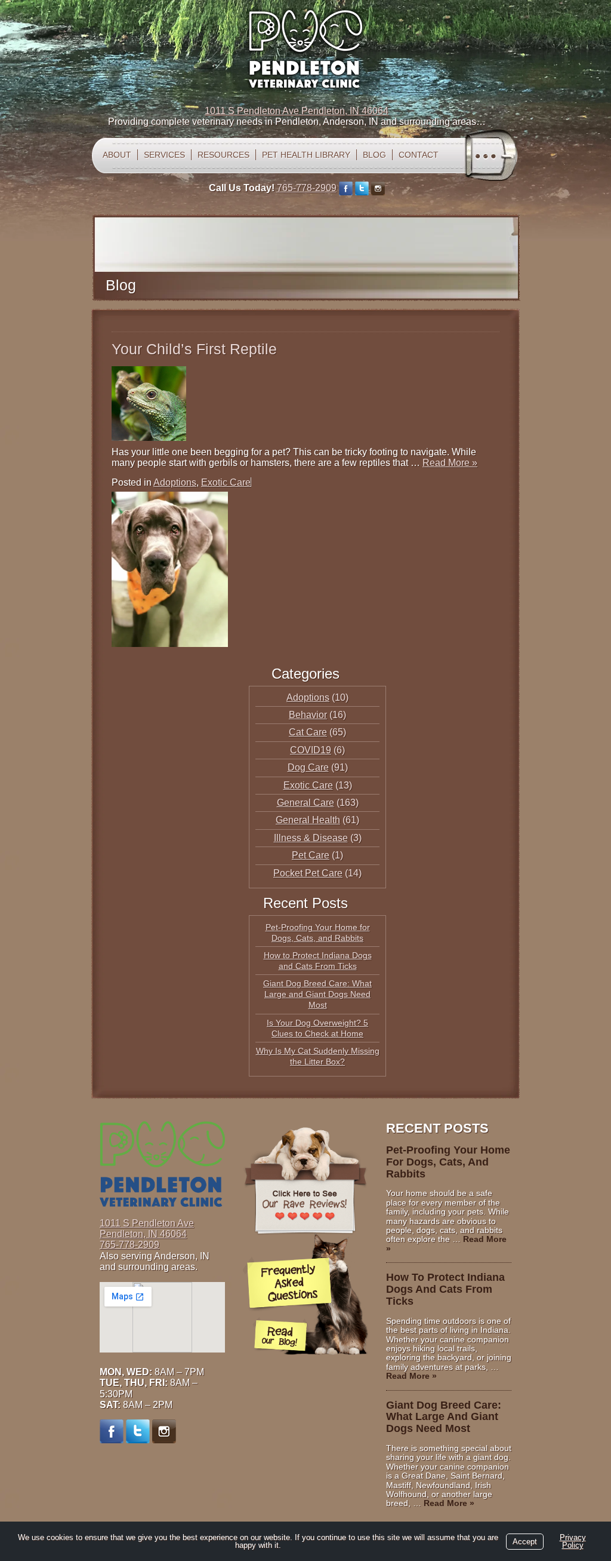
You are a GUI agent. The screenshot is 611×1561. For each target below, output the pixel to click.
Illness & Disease (311, 838)
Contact (419, 155)
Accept (525, 1541)
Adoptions (174, 482)
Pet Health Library (306, 155)
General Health (308, 820)
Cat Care (308, 732)
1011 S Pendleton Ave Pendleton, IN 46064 (296, 111)
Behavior (308, 715)
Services (164, 155)
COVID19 (310, 750)
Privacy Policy (573, 1541)
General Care (305, 803)
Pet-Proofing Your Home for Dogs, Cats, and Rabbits (448, 1162)
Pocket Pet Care (307, 873)
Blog (374, 155)
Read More (449, 463)
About (117, 155)
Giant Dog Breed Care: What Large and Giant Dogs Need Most (317, 994)
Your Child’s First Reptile (194, 349)
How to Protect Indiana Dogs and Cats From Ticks (445, 1289)
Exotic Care (226, 482)
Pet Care (310, 855)
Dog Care (308, 767)
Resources (223, 155)
